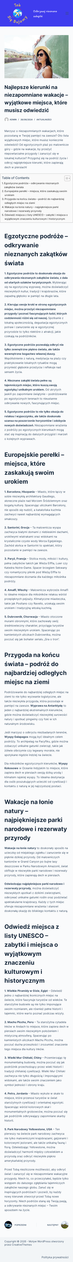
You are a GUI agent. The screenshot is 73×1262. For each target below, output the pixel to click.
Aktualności (43, 119)
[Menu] (67, 13)
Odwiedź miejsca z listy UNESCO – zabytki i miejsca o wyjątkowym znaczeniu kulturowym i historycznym (36, 216)
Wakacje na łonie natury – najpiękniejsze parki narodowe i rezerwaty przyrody (32, 209)
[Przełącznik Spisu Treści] (65, 178)
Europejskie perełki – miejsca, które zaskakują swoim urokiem (36, 193)
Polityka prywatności (55, 1257)
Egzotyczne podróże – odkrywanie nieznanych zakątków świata (31, 185)
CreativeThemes (22, 1244)
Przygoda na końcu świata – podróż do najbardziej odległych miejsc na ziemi (34, 200)
